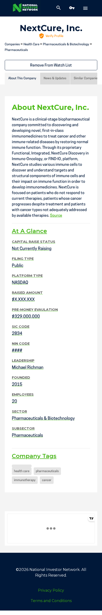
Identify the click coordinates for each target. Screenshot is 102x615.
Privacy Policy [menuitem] (51, 590)
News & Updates (55, 78)
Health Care (31, 44)
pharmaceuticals (47, 471)
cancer (46, 480)
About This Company (22, 78)
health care (21, 471)
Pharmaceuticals (16, 50)
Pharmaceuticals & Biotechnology (66, 44)
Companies (12, 44)
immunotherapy (25, 480)
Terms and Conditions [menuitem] (51, 600)
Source (56, 216)
